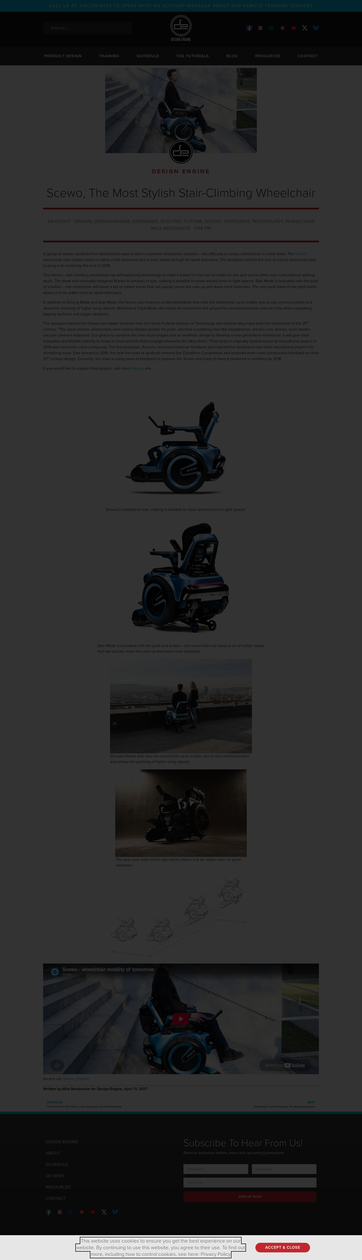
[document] (181, 630)
